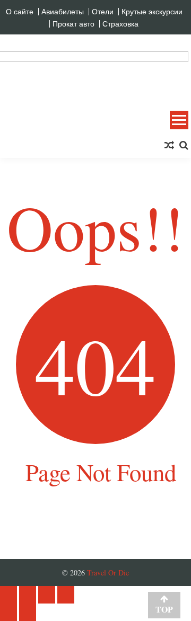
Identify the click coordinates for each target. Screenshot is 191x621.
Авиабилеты (62, 11)
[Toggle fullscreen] (46, 595)
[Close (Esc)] (8, 595)
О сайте (19, 11)
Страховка (120, 24)
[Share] (27, 595)
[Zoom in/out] (65, 595)
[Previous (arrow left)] (8, 612)
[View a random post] (169, 145)
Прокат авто (73, 24)
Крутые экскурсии (152, 11)
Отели (103, 11)
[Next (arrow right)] (27, 612)
